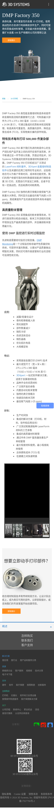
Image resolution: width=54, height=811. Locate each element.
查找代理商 (7, 713)
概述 (4, 626)
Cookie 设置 (20, 794)
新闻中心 (17, 709)
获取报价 (11, 40)
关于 (4, 705)
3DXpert (20, 375)
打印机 (5, 695)
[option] (27, 493)
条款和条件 (46, 794)
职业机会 (28, 709)
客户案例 (19, 671)
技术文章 (39, 671)
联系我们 (27, 640)
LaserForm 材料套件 (15, 166)
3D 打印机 (14, 99)
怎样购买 (27, 635)
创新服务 (42, 685)
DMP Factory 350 (29, 99)
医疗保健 (20, 685)
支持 (4, 680)
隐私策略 (6, 794)
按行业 (14, 660)
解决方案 (6, 656)
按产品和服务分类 (28, 660)
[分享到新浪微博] (44, 725)
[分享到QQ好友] (50, 725)
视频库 (29, 671)
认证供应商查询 (22, 713)
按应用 (5, 660)
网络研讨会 (7, 671)
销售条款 (33, 794)
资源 (4, 666)
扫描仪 (14, 695)
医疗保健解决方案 (29, 699)
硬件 (4, 685)
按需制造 (31, 685)
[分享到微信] (37, 724)
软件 (11, 685)
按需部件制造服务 (10, 699)
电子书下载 (7, 674)
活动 (37, 709)
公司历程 (6, 709)
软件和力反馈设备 (28, 695)
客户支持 (27, 645)
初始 (3, 99)
